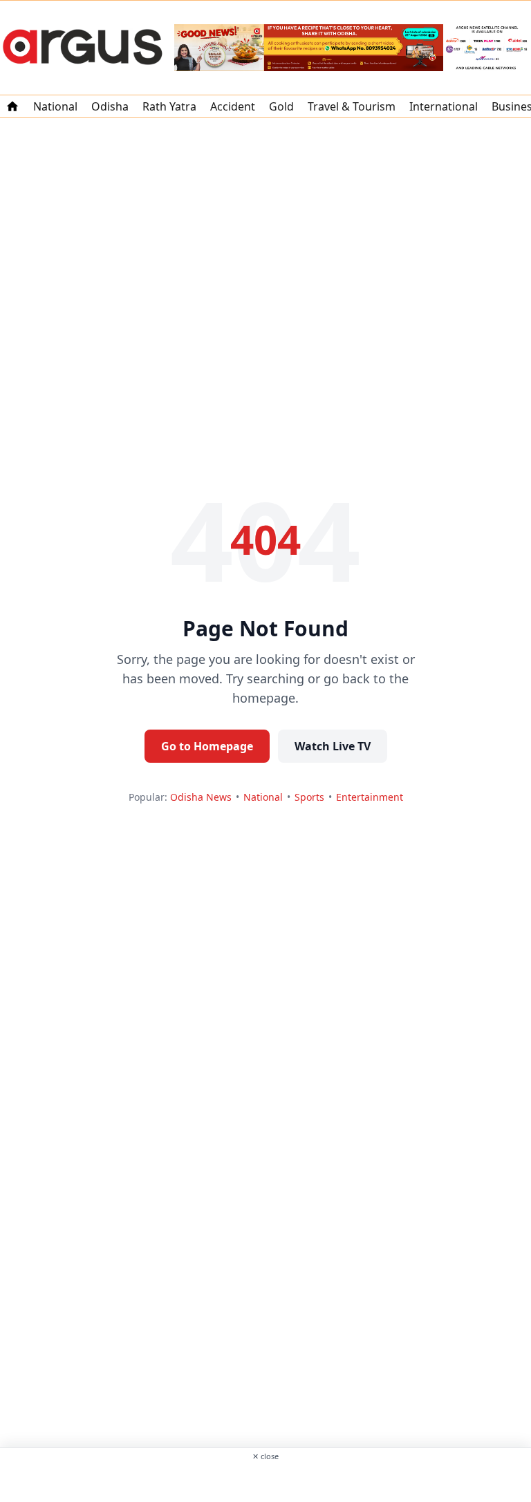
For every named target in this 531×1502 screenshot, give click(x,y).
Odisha (110, 106)
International (443, 106)
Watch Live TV (333, 746)
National (55, 106)
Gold (281, 106)
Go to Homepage (207, 746)
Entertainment (369, 797)
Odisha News (201, 797)
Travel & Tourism (351, 106)
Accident (232, 106)
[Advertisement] (265, 1480)
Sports (309, 797)
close (265, 1456)
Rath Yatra (169, 106)
